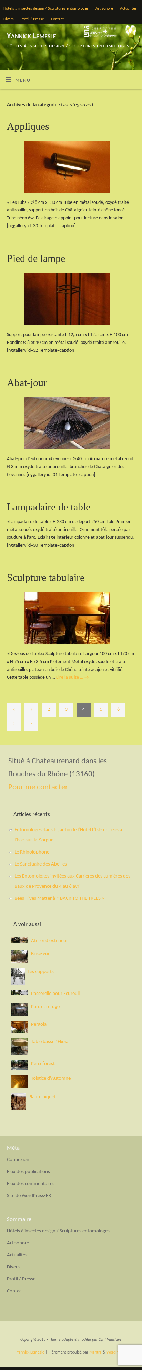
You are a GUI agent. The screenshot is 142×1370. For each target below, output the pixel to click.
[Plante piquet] (18, 1101)
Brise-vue (40, 953)
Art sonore (104, 9)
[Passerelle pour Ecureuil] (19, 992)
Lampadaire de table (48, 506)
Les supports (41, 971)
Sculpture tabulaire (45, 577)
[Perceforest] (19, 1065)
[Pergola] (19, 1027)
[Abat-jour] (71, 424)
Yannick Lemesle (31, 36)
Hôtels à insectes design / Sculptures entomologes (46, 9)
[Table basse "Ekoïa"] (19, 1046)
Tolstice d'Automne (51, 1078)
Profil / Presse (32, 19)
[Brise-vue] (19, 956)
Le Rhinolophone (31, 852)
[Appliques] (71, 168)
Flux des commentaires (30, 1183)
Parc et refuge (45, 1006)
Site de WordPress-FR (29, 1195)
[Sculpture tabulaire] (71, 619)
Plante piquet (42, 1097)
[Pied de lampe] (71, 300)
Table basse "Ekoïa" (50, 1041)
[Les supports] (18, 976)
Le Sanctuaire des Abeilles (40, 864)
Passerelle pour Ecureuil (55, 993)
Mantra (95, 1352)
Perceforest (43, 1063)
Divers (8, 19)
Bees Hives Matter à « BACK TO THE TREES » (59, 898)
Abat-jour (27, 382)
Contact (57, 19)
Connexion (18, 1159)
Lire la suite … (72, 677)
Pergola (39, 1024)
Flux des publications (28, 1171)
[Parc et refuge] (19, 1009)
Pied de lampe (36, 258)
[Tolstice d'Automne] (19, 1081)
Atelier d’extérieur (49, 940)
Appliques (28, 126)
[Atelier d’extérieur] (19, 940)
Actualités (128, 9)
